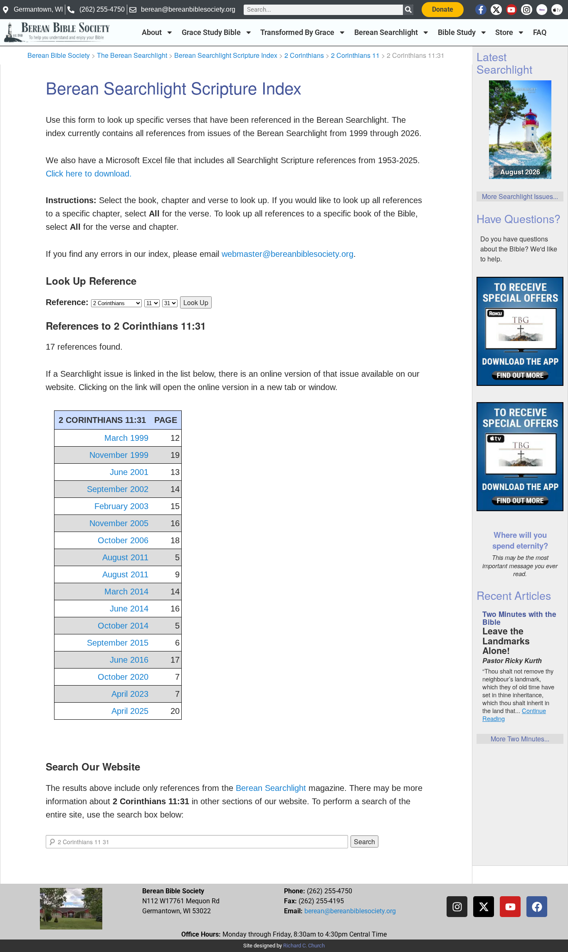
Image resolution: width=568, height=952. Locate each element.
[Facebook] (536, 906)
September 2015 (117, 642)
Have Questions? (519, 218)
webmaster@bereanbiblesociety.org (287, 254)
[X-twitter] (496, 9)
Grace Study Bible (211, 32)
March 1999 (126, 437)
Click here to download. (89, 173)
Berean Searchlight (386, 32)
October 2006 (123, 540)
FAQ (539, 32)
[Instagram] (526, 9)
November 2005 (118, 523)
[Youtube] (511, 9)
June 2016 (129, 659)
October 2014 (123, 625)
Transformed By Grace (297, 32)
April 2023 (129, 693)
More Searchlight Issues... (520, 196)
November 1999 (118, 455)
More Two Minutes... (520, 738)
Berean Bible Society (58, 55)
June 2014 (129, 608)
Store (504, 32)
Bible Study (457, 32)
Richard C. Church (304, 945)
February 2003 (121, 506)
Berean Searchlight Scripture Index (225, 55)
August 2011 (125, 557)
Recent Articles (514, 595)
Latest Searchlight (504, 62)
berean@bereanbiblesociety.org (350, 911)
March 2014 (126, 591)
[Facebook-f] (481, 9)
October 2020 (123, 676)
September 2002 (117, 489)
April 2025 (129, 711)
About (152, 32)
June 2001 (129, 472)
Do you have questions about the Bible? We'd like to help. (518, 248)
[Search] (408, 10)
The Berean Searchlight (132, 55)
